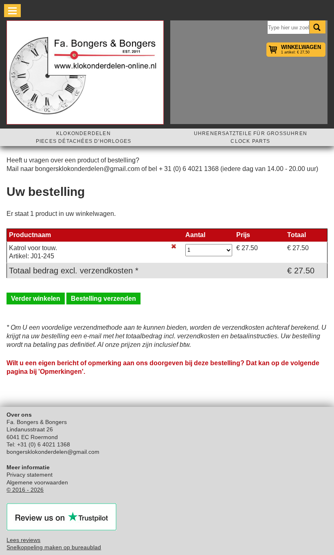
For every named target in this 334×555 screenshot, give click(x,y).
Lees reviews (23, 540)
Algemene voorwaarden (37, 482)
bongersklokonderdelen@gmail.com (53, 451)
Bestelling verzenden (103, 298)
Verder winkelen (35, 298)
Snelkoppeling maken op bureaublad (54, 547)
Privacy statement (30, 474)
